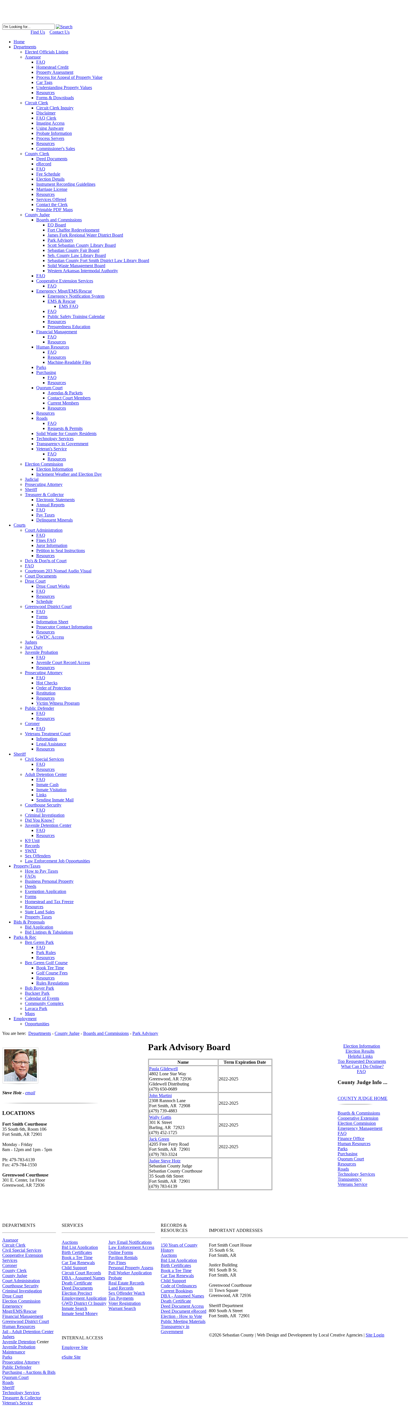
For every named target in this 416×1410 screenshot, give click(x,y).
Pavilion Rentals (123, 1257)
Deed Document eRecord (183, 1311)
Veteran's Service (17, 1402)
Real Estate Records (126, 1283)
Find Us (38, 32)
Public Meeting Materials (183, 1321)
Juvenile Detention (19, 1341)
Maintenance (13, 1352)
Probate (115, 1277)
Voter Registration (124, 1303)
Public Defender (16, 1367)
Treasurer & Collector (21, 1397)
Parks (343, 1148)
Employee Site (75, 1347)
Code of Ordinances (179, 1285)
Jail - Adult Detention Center (27, 1331)
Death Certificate (77, 1283)
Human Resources (354, 1143)
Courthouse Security (20, 1285)
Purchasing (347, 1153)
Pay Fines (117, 1262)
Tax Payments (121, 1298)
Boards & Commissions (359, 1113)
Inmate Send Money (80, 1313)
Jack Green (159, 1139)
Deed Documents (77, 1288)
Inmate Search (74, 1308)
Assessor (10, 1240)
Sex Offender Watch (126, 1293)
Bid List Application (80, 1247)
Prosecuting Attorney (21, 1362)
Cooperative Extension (358, 1118)
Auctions (70, 1242)
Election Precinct (77, 1293)
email (30, 1092)
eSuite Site (71, 1357)
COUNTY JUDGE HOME (362, 1098)
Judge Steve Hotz (165, 1160)
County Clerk (14, 1270)
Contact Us (60, 32)
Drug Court (12, 1296)
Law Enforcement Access (131, 1247)
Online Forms (120, 1252)
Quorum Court (351, 1158)
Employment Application (84, 1298)
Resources (347, 1164)
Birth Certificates (77, 1252)
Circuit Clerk (13, 1245)
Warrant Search (122, 1308)
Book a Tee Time (77, 1257)
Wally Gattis (160, 1117)
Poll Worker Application (130, 1272)
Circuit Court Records (81, 1272)
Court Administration (21, 1280)
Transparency (350, 1179)
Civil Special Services (21, 1250)
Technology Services (356, 1174)
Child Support (74, 1267)
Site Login (375, 1335)
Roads (343, 1169)
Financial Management (22, 1316)
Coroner (9, 1265)
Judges (8, 1336)
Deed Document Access (182, 1306)
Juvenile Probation (18, 1346)
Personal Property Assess (130, 1267)
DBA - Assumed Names (83, 1277)
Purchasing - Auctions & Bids (28, 1372)
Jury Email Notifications (130, 1242)
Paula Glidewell (163, 1068)
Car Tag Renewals (78, 1262)
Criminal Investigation (22, 1290)
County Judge (14, 1275)
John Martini (160, 1095)
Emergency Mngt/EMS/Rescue (19, 1309)
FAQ (342, 1133)
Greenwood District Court (25, 1321)
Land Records (121, 1288)
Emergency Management (360, 1128)
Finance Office (351, 1138)
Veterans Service (352, 1184)
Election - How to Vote (181, 1316)
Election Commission (357, 1123)
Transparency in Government (175, 1329)
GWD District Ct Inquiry (84, 1303)
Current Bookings (177, 1290)
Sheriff (8, 1387)
